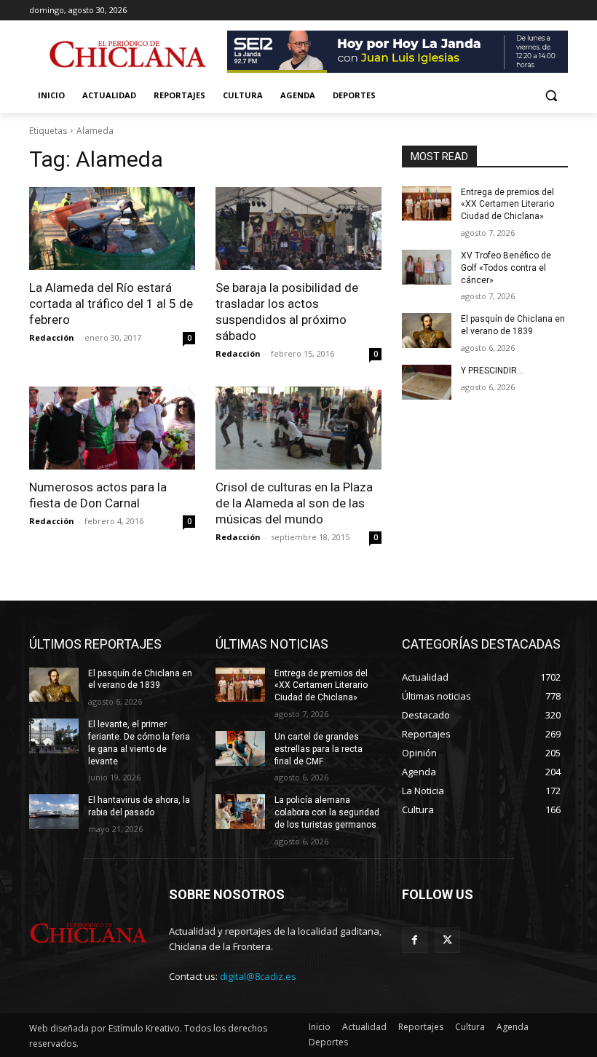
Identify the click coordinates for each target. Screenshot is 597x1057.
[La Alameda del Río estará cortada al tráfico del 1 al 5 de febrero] (112, 228)
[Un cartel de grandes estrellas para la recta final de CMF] (240, 748)
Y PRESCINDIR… (492, 370)
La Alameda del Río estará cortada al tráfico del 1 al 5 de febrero (111, 303)
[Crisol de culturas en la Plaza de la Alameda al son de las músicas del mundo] (298, 428)
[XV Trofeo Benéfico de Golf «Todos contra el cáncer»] (426, 267)
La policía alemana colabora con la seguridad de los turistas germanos (326, 812)
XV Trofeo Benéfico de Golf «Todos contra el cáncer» (506, 267)
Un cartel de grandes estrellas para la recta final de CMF (318, 749)
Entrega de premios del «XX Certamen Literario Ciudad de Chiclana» (507, 204)
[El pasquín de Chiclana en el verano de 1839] (426, 330)
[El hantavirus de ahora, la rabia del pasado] (54, 811)
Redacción (51, 337)
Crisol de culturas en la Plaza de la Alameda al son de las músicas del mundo (294, 503)
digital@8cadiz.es (258, 976)
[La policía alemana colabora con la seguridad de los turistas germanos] (240, 811)
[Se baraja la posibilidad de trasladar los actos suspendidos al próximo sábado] (298, 228)
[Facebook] (414, 940)
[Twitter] (447, 940)
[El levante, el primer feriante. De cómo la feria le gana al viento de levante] (54, 735)
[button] (551, 96)
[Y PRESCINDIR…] (426, 382)
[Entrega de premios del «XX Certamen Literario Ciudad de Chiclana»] (426, 203)
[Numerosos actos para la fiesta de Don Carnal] (112, 428)
